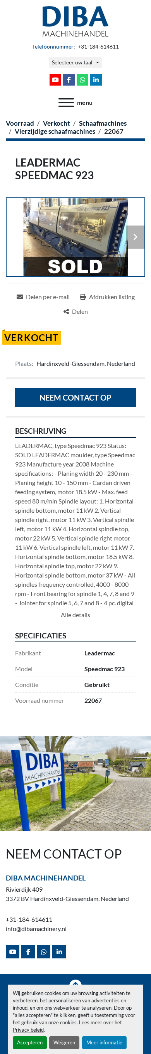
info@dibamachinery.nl (36, 928)
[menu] (66, 102)
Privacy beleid (28, 1030)
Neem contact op (75, 397)
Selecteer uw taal (72, 62)
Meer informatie (104, 1042)
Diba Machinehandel (46, 878)
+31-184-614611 (98, 47)
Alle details (75, 614)
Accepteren (30, 1042)
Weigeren (64, 1042)
